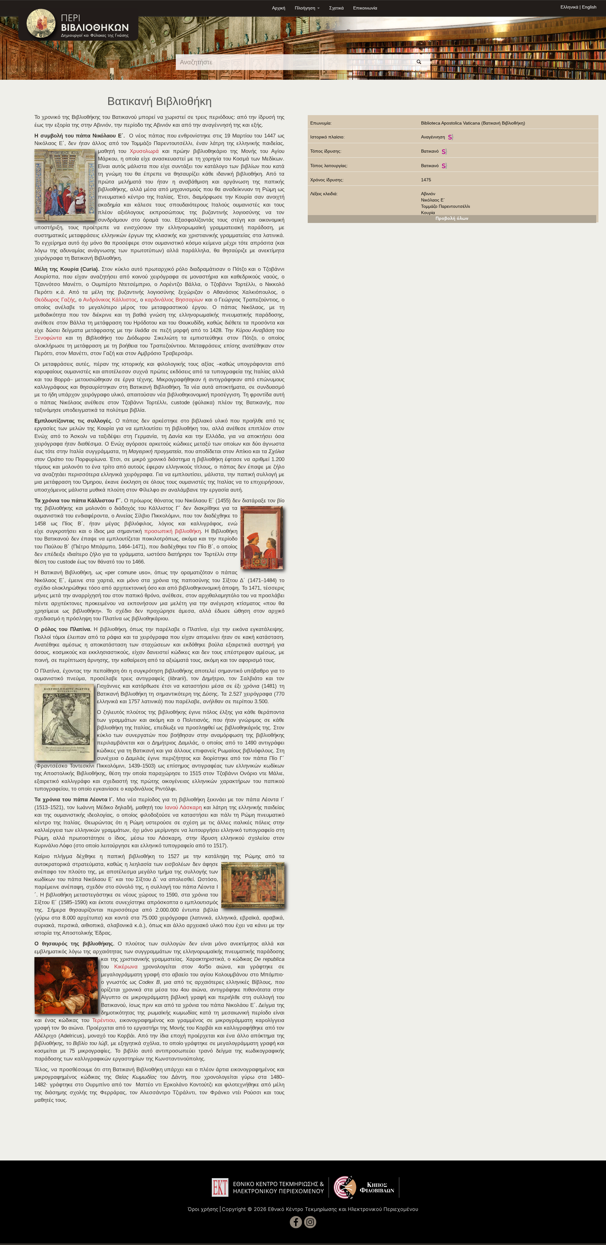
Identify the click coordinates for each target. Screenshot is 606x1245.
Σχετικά (336, 7)
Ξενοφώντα (48, 338)
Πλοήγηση (306, 7)
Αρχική (278, 7)
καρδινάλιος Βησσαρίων (174, 300)
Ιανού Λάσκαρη (183, 807)
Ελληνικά (569, 6)
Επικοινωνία (365, 7)
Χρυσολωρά (144, 151)
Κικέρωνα (126, 967)
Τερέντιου (103, 1020)
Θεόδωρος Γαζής (54, 300)
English (589, 6)
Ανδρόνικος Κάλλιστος (110, 300)
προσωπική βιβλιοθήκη (172, 531)
